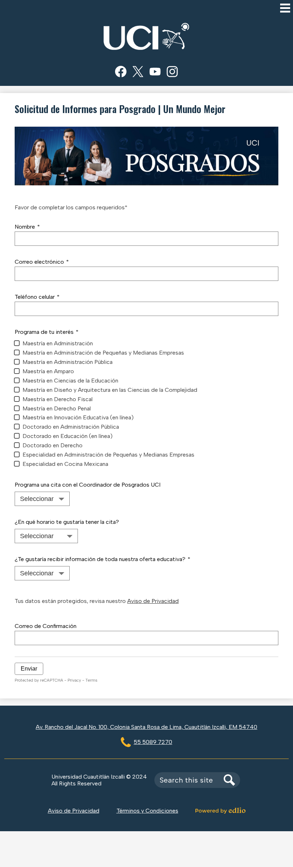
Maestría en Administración (58, 343)
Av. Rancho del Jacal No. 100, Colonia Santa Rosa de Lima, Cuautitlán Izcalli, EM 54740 (146, 727)
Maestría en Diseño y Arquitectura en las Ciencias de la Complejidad (110, 389)
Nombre (27, 226)
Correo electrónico (42, 261)
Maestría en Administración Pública (68, 362)
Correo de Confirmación (45, 626)
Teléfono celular (37, 296)
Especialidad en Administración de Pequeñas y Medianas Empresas (108, 454)
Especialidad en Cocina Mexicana (65, 464)
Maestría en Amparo (48, 371)
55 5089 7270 (153, 742)
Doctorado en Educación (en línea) (68, 436)
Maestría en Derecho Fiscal (58, 399)
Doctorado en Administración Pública (71, 426)
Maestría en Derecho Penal (57, 408)
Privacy (74, 680)
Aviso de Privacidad (153, 601)
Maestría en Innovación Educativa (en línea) (78, 417)
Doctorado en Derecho (53, 445)
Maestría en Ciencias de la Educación (70, 380)
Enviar (29, 669)
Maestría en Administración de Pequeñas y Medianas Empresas (103, 352)
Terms (91, 680)
